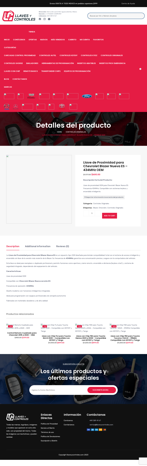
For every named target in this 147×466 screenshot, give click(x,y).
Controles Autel (47, 55)
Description (12, 246)
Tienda (32, 31)
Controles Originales (112, 55)
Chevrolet (102, 208)
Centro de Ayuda (128, 4)
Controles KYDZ (89, 55)
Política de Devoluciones (50, 436)
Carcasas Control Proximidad (20, 55)
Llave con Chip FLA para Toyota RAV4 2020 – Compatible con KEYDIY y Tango (56, 338)
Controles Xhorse (13, 63)
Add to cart (109, 216)
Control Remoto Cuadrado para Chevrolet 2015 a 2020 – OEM (22, 334)
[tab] (12, 247)
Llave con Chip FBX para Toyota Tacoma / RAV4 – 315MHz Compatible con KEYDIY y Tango (125, 338)
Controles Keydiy (68, 55)
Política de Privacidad (49, 424)
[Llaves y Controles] (18, 16)
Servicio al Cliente (48, 428)
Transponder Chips (51, 71)
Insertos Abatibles (86, 63)
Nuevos (44, 39)
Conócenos (19, 39)
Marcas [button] (8, 87)
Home (59, 132)
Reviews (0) (62, 246)
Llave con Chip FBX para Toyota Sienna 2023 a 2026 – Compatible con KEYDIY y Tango (90, 338)
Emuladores (32, 63)
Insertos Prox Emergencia (112, 63)
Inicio (7, 39)
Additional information (37, 246)
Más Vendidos (58, 39)
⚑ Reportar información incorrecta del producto (103, 197)
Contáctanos (20, 79)
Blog (6, 79)
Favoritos (98, 39)
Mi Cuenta (85, 39)
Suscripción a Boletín (49, 441)
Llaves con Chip (12, 71)
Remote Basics (30, 71)
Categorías (10, 47)
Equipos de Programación (77, 71)
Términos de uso (47, 432)
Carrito (72, 39)
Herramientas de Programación (58, 63)
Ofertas (33, 39)
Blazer (95, 208)
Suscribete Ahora (100, 390)
